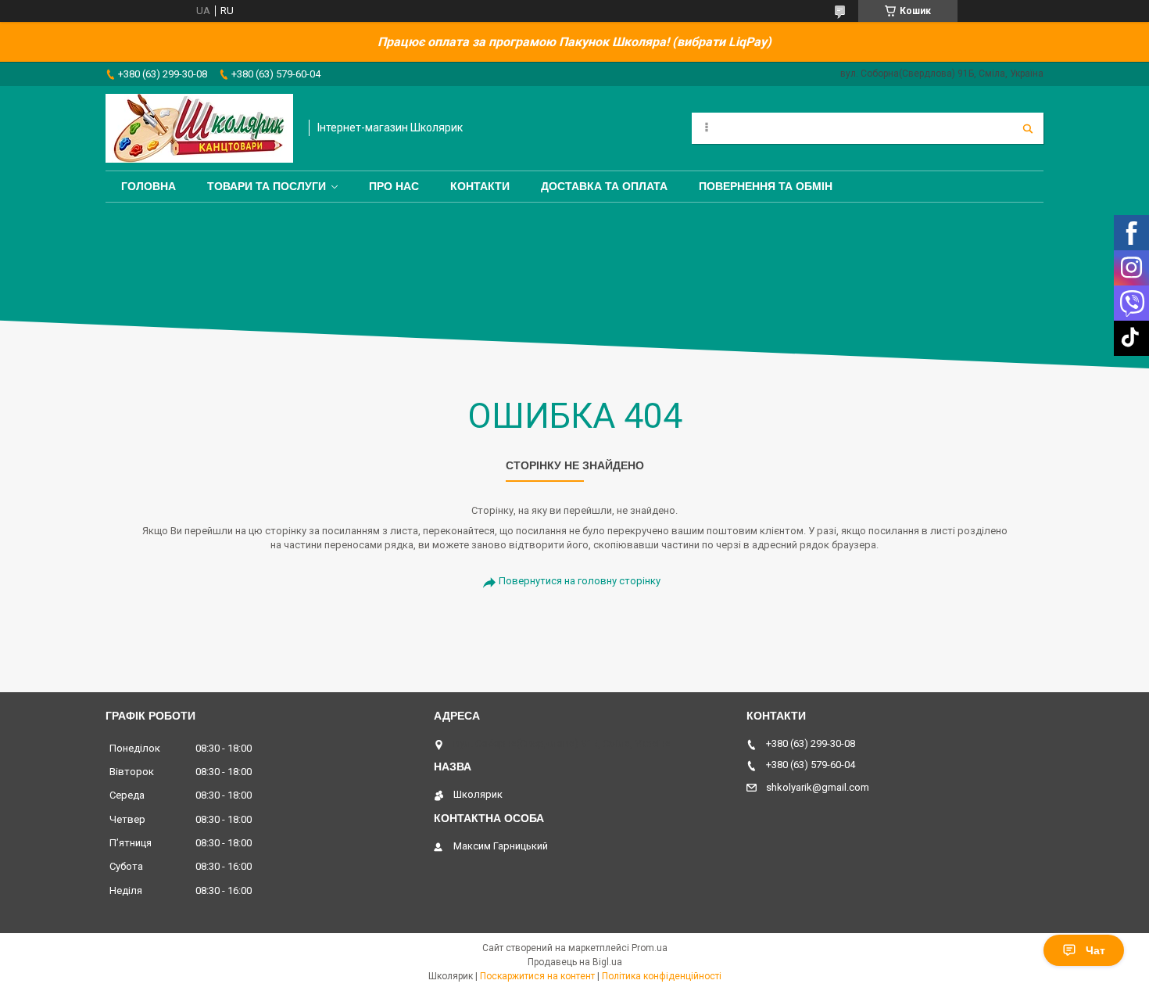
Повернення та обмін (765, 186)
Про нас (394, 186)
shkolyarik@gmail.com (817, 787)
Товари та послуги (266, 186)
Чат (1095, 950)
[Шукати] (1027, 128)
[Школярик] (199, 128)
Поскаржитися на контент (537, 976)
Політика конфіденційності (661, 976)
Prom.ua (650, 948)
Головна (148, 186)
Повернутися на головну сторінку (579, 581)
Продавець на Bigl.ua (575, 962)
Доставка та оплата (604, 186)
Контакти (480, 186)
